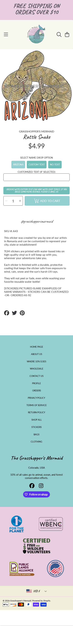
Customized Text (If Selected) (36, 171)
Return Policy (36, 412)
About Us (36, 354)
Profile (36, 383)
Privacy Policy (36, 397)
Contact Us (36, 376)
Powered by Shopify (41, 600)
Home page (36, 346)
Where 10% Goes (36, 361)
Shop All (36, 419)
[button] (6, 34)
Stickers (36, 427)
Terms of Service (36, 405)
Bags (36, 434)
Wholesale (36, 368)
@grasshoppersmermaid (36, 221)
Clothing (36, 441)
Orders (36, 390)
